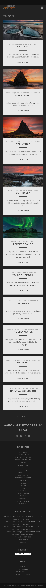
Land (23, 467)
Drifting (23, 362)
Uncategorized (23, 493)
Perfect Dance (23, 244)
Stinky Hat (23, 144)
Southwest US (23, 491)
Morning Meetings (23, 537)
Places (23, 483)
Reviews (23, 488)
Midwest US (23, 473)
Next (26, 416)
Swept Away (23, 95)
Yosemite (23, 503)
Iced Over (23, 46)
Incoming (23, 303)
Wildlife (23, 498)
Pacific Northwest (23, 478)
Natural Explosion (23, 391)
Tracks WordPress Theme (13, 585)
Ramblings (23, 485)
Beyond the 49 (31, 44)
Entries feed (23, 569)
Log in (23, 566)
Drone (23, 462)
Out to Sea (23, 193)
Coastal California (31, 93)
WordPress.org (23, 574)
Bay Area (23, 452)
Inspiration (23, 539)
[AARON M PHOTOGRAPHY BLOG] (9, 8)
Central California (23, 457)
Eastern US (23, 465)
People (23, 480)
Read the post (23, 62)
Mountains (23, 475)
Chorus (23, 542)
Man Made (23, 470)
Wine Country (23, 501)
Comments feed (23, 572)
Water (23, 496)
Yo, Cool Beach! (23, 275)
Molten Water (23, 331)
